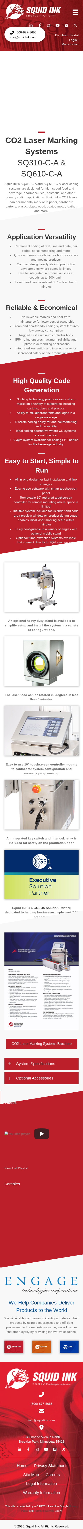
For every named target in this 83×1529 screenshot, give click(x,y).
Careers (53, 1474)
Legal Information (41, 1483)
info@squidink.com (41, 1420)
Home (22, 1465)
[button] (24, 34)
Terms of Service (44, 1510)
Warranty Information (41, 1492)
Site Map (31, 1474)
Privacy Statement (50, 1465)
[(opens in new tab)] (41, 981)
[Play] (41, 1133)
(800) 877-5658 (41, 1403)
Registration (70, 44)
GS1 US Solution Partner (52, 908)
